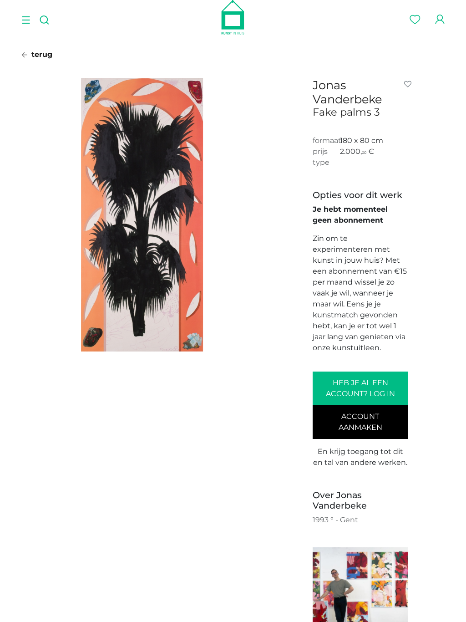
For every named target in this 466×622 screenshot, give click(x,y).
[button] (409, 84)
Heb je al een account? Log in (360, 388)
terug (40, 54)
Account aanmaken (360, 422)
